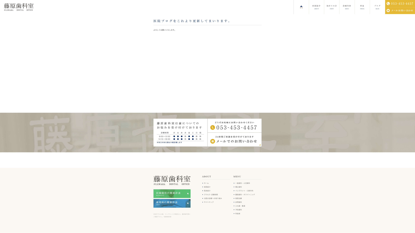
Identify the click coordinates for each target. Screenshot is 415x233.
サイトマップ (209, 202)
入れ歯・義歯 (240, 206)
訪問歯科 (238, 202)
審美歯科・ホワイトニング (245, 194)
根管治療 (238, 198)
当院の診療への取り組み (213, 198)
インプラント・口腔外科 (244, 190)
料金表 (237, 213)
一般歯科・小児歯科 (242, 183)
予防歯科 (238, 209)
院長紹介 (207, 190)
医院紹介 (207, 187)
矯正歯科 (238, 187)
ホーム (206, 183)
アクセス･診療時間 (211, 194)
